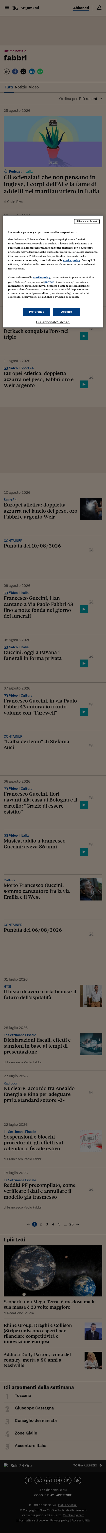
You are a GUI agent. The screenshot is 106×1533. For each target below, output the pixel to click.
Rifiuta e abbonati (86, 221)
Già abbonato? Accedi (53, 322)
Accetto (66, 311)
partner (49, 282)
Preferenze (36, 311)
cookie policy (71, 260)
